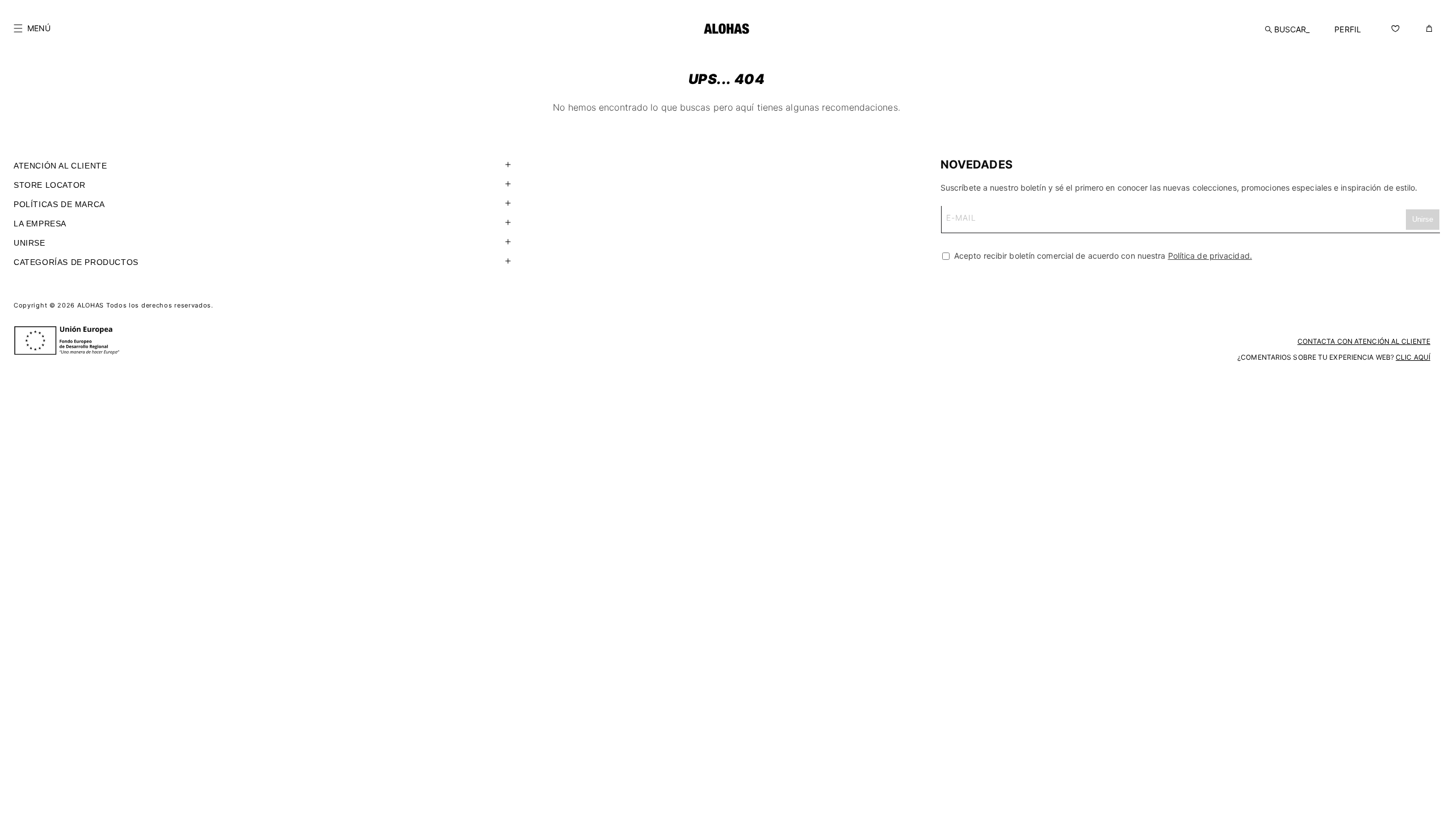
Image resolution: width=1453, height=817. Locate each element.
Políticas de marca (59, 204)
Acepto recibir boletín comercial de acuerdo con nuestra (1102, 255)
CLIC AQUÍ (1413, 357)
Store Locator (50, 184)
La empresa (40, 223)
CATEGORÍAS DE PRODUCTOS (76, 262)
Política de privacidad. (1210, 255)
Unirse (29, 242)
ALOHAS (90, 305)
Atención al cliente (60, 165)
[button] (32, 28)
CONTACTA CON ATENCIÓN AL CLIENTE (1363, 341)
